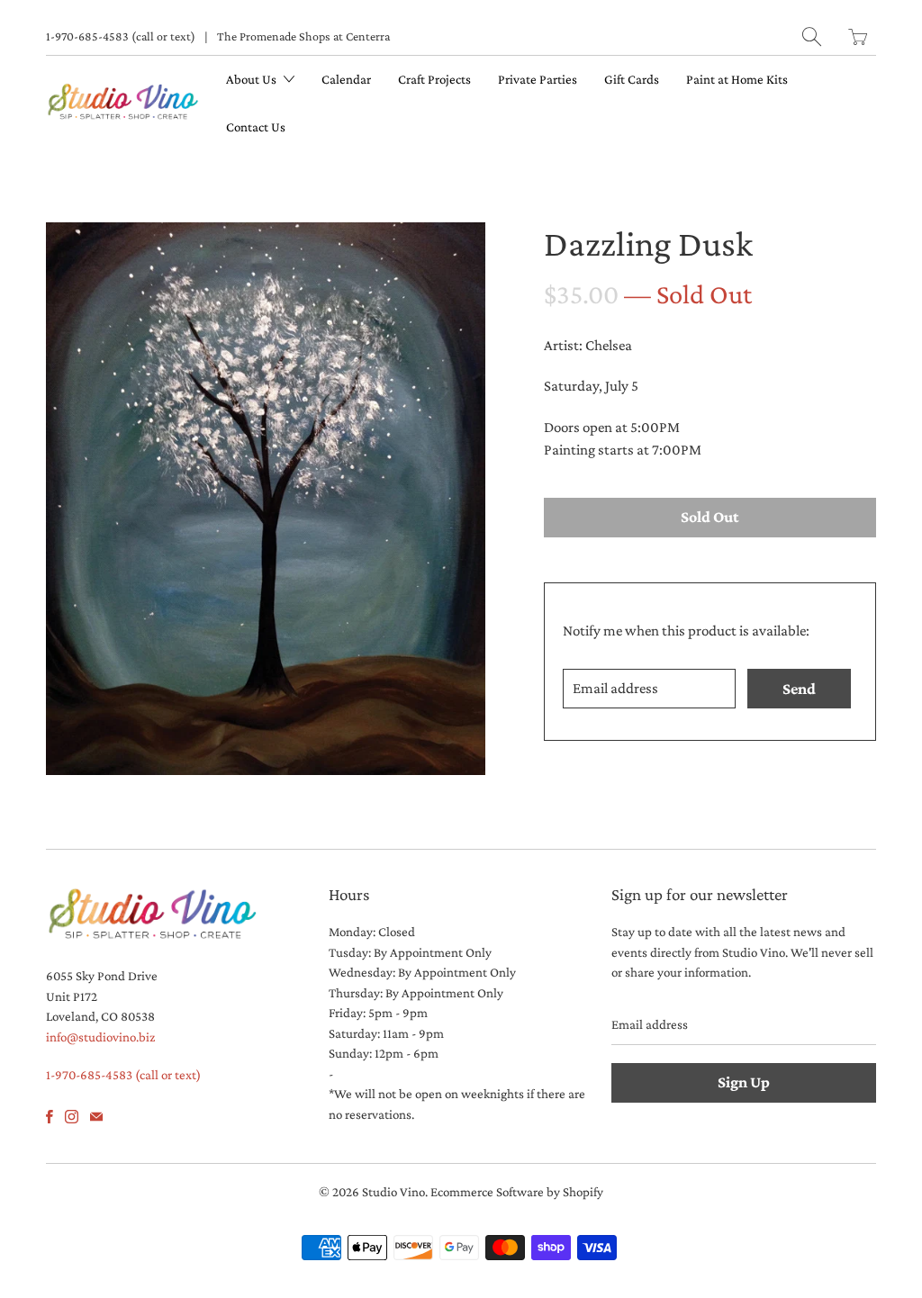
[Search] (811, 36)
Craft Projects (434, 79)
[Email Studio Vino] (96, 1116)
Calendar (346, 79)
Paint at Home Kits (737, 79)
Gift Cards (631, 79)
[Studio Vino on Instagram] (71, 1116)
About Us (252, 79)
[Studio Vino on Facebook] (49, 1116)
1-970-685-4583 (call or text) (120, 36)
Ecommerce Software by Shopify (516, 1192)
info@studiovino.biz (100, 1037)
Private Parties (537, 79)
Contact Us (255, 127)
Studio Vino (393, 1192)
